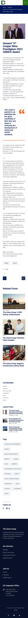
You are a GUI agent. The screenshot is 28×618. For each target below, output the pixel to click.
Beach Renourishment (11, 454)
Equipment (6, 393)
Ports (17, 483)
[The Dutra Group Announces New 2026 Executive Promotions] (5, 412)
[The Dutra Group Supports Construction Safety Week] (14, 352)
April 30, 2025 (13, 423)
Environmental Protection (13, 469)
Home (4, 7)
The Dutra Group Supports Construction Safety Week (13, 364)
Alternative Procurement (12, 444)
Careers (5, 388)
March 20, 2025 (13, 432)
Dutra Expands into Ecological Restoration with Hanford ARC (16, 420)
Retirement (17, 488)
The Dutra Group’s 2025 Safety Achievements (12, 313)
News (4, 310)
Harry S (17, 474)
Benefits (7, 459)
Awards (10, 7)
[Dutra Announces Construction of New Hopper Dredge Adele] (5, 428)
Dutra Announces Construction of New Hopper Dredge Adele (15, 428)
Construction (7, 391)
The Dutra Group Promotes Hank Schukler (13, 339)
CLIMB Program (7, 577)
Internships (8, 483)
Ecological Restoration (9, 555)
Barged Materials (7, 558)
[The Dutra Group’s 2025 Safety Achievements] (14, 301)
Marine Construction (8, 552)
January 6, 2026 (13, 415)
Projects (5, 398)
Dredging (14, 464)
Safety (15, 263)
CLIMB (6, 464)
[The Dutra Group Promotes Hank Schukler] (14, 327)
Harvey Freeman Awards (12, 478)
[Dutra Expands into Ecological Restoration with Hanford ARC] (5, 420)
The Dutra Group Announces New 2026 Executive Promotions (16, 412)
